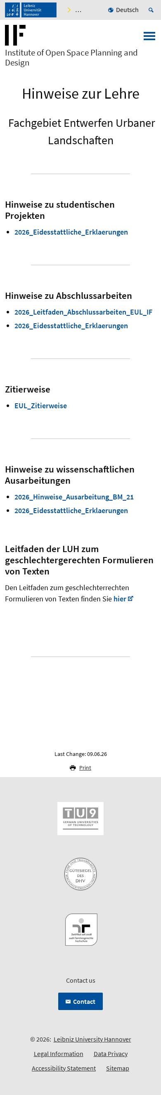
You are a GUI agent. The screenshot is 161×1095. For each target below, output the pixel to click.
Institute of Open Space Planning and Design (71, 58)
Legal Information (58, 1053)
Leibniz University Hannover (92, 1039)
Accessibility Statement (64, 1068)
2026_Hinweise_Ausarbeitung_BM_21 (74, 496)
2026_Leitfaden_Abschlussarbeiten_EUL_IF (83, 312)
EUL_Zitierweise (40, 405)
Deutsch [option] (127, 9)
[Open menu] (149, 38)
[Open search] (152, 10)
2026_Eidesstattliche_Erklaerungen (71, 232)
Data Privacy (111, 1053)
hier (120, 598)
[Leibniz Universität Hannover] (31, 9)
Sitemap (117, 1068)
